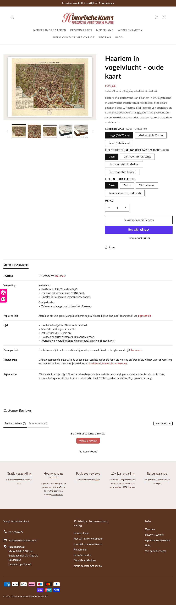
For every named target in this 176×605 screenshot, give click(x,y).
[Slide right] (92, 131)
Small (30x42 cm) (119, 143)
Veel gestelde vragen (155, 550)
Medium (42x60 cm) (151, 135)
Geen (112, 156)
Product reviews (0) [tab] (15, 423)
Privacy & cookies (154, 534)
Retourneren (80, 549)
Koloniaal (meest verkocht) (125, 193)
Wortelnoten (147, 185)
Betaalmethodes (82, 555)
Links (147, 545)
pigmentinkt (144, 315)
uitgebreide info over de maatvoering (107, 363)
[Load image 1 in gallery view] (19, 131)
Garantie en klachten (85, 560)
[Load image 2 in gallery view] (34, 131)
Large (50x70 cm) (119, 135)
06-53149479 (16, 532)
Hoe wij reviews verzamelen (88, 538)
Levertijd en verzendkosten (88, 544)
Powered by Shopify (38, 596)
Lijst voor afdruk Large (137, 156)
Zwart (127, 185)
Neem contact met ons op (88, 565)
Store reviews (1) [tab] (38, 423)
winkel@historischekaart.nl (22, 540)
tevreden (96, 479)
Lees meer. (136, 350)
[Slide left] (7, 131)
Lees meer (59, 275)
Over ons (150, 529)
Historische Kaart (20, 596)
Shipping (128, 91)
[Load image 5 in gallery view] (81, 131)
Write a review (88, 440)
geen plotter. (57, 494)
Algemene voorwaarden (157, 540)
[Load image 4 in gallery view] (66, 131)
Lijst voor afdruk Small (122, 172)
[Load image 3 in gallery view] (50, 131)
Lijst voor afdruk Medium (124, 164)
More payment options (139, 238)
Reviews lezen (81, 533)
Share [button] (111, 247)
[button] (12, 17)
